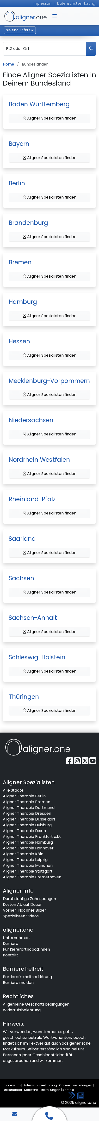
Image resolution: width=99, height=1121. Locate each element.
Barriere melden (18, 982)
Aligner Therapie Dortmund (29, 807)
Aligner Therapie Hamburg (28, 842)
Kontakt (10, 955)
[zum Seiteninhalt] (76, 1095)
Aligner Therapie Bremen (26, 802)
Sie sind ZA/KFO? (20, 30)
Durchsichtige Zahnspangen (29, 898)
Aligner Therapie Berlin (24, 796)
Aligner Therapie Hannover (28, 848)
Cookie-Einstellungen (75, 1085)
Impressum (43, 3)
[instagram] (78, 761)
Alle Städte (13, 790)
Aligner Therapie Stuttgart (28, 871)
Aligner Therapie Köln (23, 854)
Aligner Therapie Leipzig (25, 859)
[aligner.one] (38, 747)
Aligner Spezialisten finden (51, 118)
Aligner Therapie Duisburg (27, 825)
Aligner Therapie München (28, 865)
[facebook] (70, 761)
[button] (54, 16)
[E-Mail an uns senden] (14, 1114)
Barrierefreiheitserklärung (27, 977)
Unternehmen (16, 938)
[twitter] (85, 761)
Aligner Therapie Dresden (27, 813)
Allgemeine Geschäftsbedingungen (36, 1004)
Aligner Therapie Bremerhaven (32, 877)
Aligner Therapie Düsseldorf (29, 819)
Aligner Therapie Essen (24, 831)
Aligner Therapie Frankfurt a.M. (32, 836)
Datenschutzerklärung (76, 3)
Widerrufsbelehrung (22, 1010)
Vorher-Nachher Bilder (24, 910)
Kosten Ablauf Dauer (22, 904)
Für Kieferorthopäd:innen (26, 949)
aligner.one (25, 16)
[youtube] (92, 761)
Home (8, 64)
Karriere (10, 943)
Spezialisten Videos (21, 916)
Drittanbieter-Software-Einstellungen (31, 1090)
